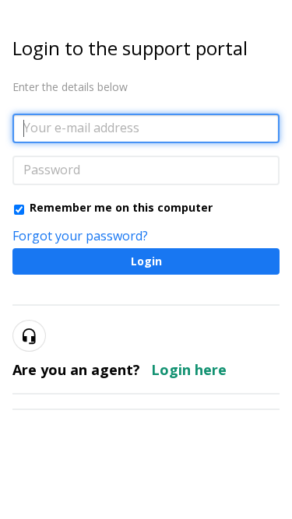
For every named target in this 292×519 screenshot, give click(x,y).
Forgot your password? (80, 235)
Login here (189, 369)
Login (146, 261)
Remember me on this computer (121, 207)
